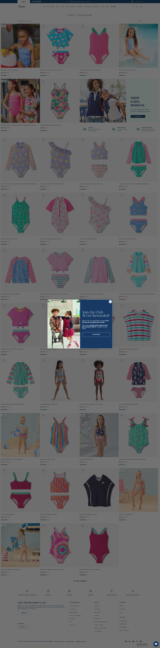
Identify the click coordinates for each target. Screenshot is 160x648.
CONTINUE (96, 334)
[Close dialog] (110, 301)
